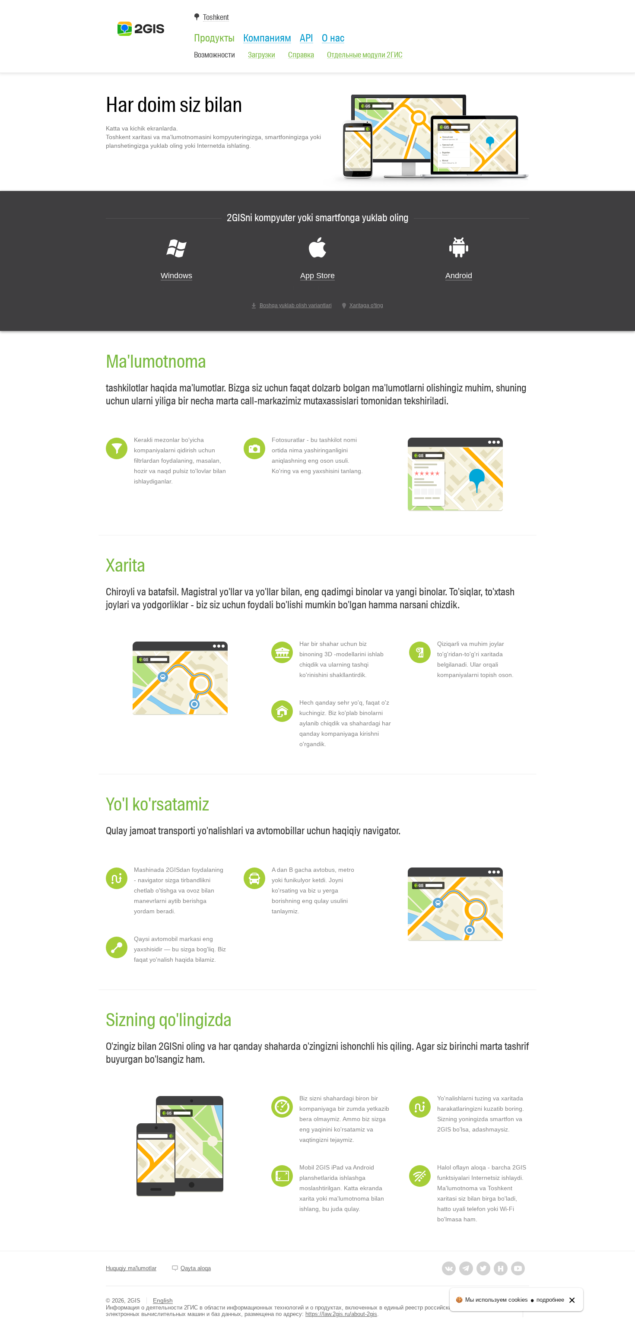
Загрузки (261, 55)
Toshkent (216, 17)
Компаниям (267, 38)
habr (501, 1268)
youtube (518, 1268)
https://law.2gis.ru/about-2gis (341, 1314)
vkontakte (449, 1268)
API (306, 38)
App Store (317, 275)
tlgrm (466, 1268)
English (163, 1300)
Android (458, 275)
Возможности (214, 55)
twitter (483, 1268)
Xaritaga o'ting (366, 305)
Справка (301, 55)
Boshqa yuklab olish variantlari (296, 305)
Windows (176, 275)
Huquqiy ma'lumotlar (131, 1268)
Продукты (214, 38)
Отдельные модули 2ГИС (365, 55)
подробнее (550, 1300)
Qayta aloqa (196, 1268)
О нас (333, 38)
